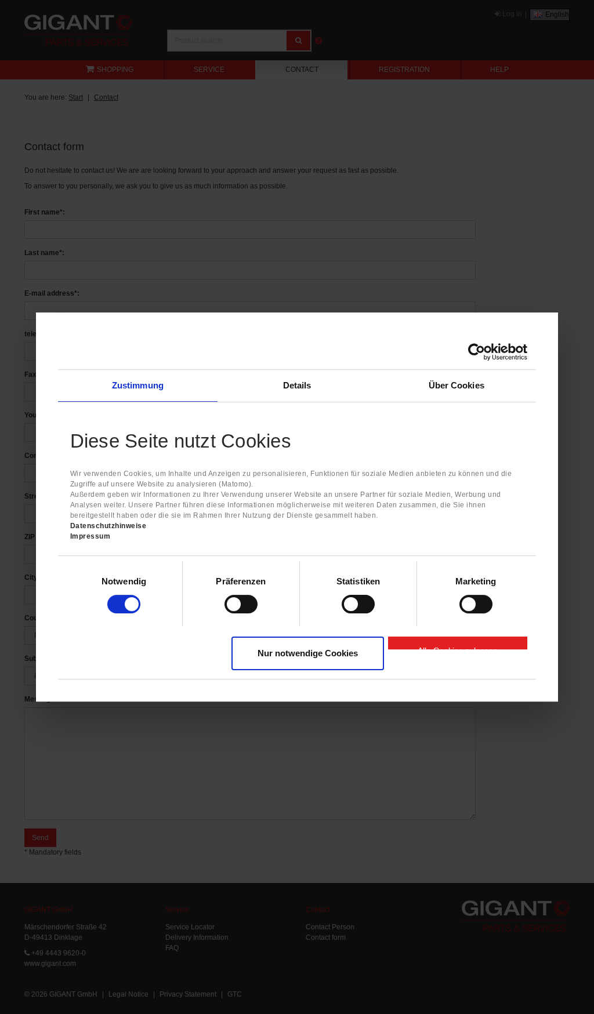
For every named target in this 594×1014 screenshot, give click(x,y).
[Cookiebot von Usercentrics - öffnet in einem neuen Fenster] (476, 352)
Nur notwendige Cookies (308, 653)
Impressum (90, 536)
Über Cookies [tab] (456, 385)
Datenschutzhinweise (108, 526)
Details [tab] (297, 385)
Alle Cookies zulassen (458, 647)
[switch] (241, 604)
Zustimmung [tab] (138, 385)
